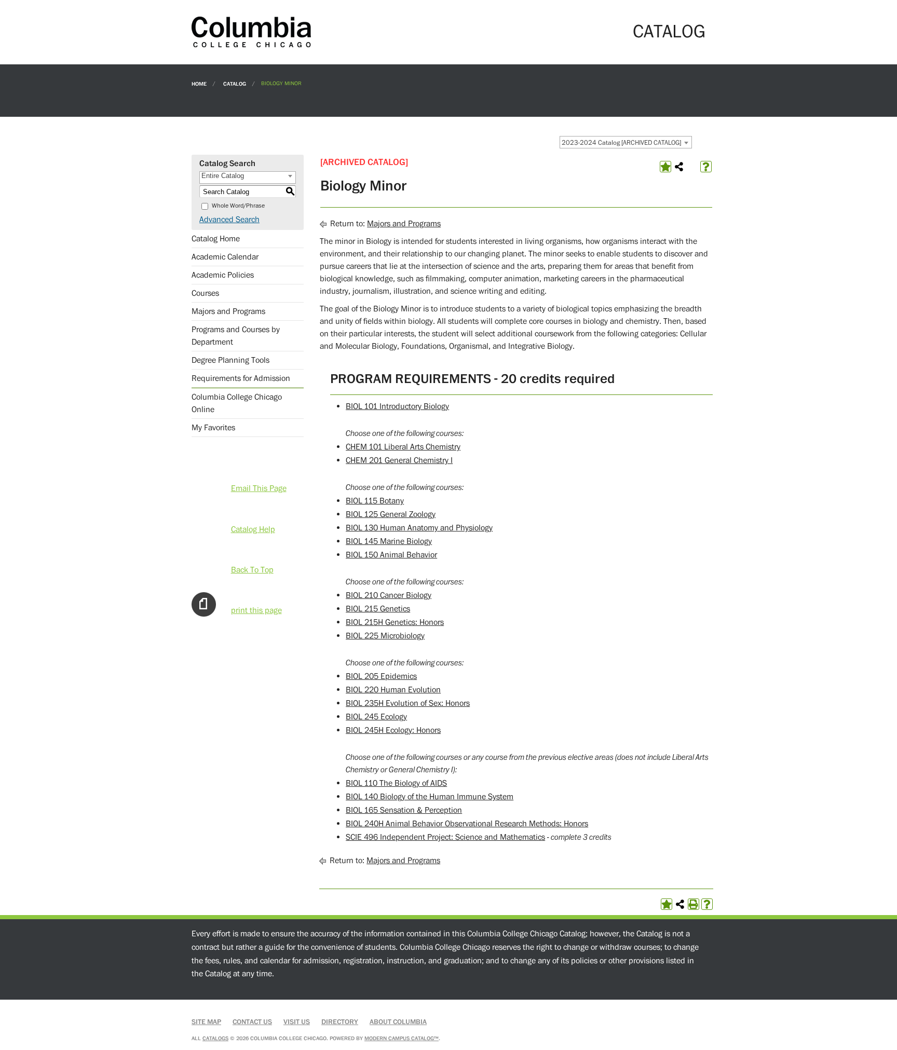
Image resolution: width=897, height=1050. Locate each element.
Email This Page (259, 488)
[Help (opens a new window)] (706, 166)
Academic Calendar (225, 257)
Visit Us (296, 1022)
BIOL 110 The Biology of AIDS (396, 783)
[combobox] (626, 142)
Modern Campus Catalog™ (401, 1038)
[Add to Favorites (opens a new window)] (665, 166)
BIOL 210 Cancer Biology (388, 595)
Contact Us (252, 1022)
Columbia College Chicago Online (237, 403)
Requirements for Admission (241, 378)
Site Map (206, 1022)
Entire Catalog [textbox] (222, 176)
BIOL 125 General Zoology (391, 514)
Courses (205, 293)
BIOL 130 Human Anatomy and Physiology (419, 528)
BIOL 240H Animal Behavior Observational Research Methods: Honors (467, 824)
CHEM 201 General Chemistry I (399, 460)
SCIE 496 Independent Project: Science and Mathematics (445, 837)
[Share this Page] (679, 166)
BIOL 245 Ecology (376, 717)
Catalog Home (216, 239)
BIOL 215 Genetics (378, 609)
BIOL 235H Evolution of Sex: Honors (408, 703)
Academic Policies (223, 275)
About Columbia (398, 1022)
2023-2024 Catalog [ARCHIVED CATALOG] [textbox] (621, 143)
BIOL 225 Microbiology (385, 636)
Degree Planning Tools (230, 360)
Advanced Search (229, 219)
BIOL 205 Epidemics (381, 676)
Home (199, 83)
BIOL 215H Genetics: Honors (395, 622)
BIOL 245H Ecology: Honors (393, 730)
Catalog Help (253, 529)
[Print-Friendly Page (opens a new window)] (693, 904)
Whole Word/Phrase (238, 206)
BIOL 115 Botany (375, 501)
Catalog (234, 83)
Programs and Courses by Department (236, 335)
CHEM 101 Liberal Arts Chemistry (403, 447)
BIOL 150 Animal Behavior (391, 555)
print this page (256, 610)
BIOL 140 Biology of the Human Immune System (429, 797)
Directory (339, 1022)
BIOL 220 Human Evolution (393, 690)
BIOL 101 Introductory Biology (397, 406)
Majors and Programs (228, 311)
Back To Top (252, 570)
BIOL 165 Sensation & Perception (404, 810)
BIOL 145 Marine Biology (389, 541)
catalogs (215, 1038)
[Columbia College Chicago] (251, 31)
